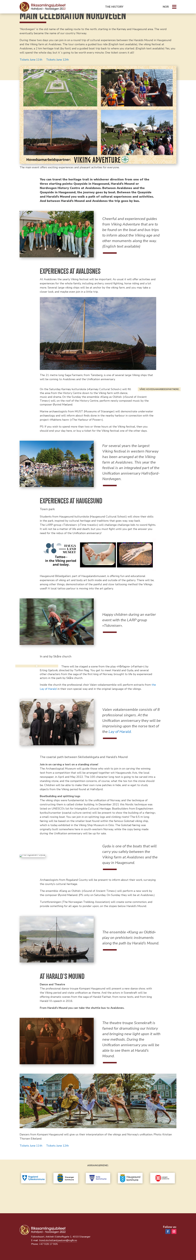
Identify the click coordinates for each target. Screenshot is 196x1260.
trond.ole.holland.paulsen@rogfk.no (58, 1240)
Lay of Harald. (120, 731)
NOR (166, 7)
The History (114, 7)
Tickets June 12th (57, 60)
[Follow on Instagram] (174, 1231)
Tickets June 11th (31, 60)
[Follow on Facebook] (167, 1231)
